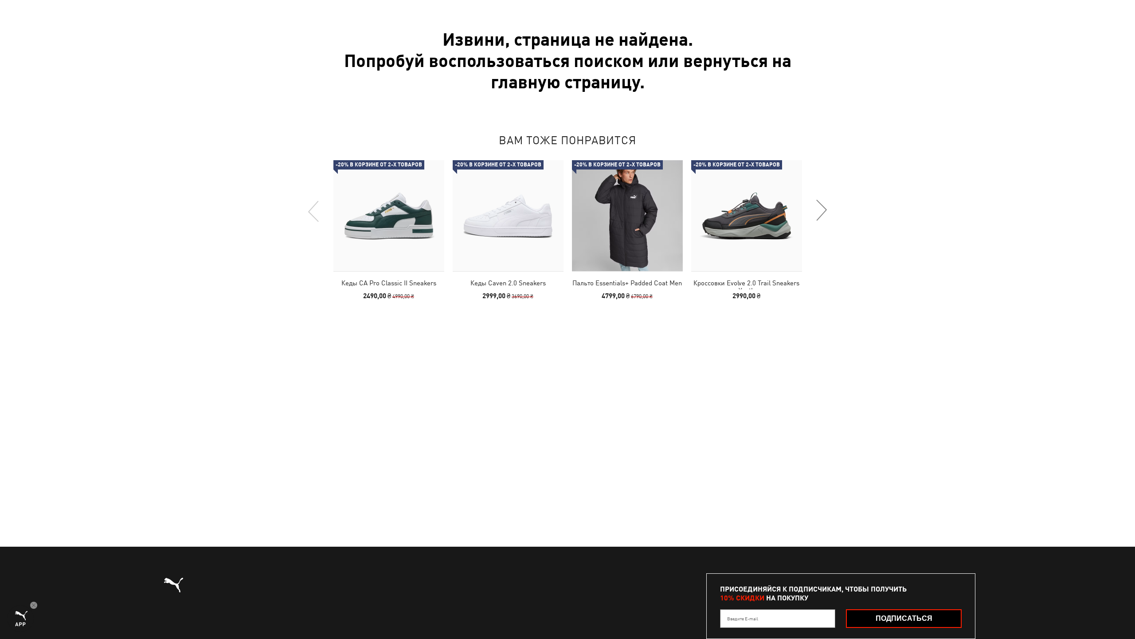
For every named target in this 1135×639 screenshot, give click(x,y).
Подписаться (904, 618)
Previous (314, 211)
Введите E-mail (742, 618)
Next (821, 211)
